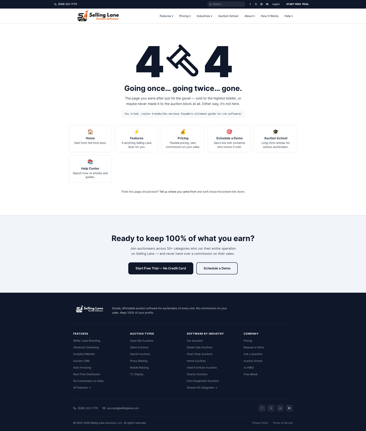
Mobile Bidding (139, 367)
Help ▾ (289, 16)
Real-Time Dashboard (86, 374)
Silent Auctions (139, 347)
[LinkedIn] (261, 4)
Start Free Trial (297, 4)
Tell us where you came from (177, 191)
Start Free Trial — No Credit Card (161, 268)
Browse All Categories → (202, 387)
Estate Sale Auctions (199, 347)
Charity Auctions (197, 374)
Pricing (248, 340)
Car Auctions (195, 340)
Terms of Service (283, 422)
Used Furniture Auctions (202, 367)
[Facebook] (250, 4)
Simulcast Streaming (86, 347)
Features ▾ (166, 16)
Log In (276, 4)
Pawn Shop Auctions (200, 354)
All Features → (82, 387)
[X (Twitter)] (255, 4)
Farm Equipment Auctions (203, 380)
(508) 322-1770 (67, 4)
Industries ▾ (204, 16)
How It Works (270, 16)
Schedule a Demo (217, 268)
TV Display (137, 374)
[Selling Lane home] (99, 16)
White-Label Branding (86, 340)
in (280, 408)
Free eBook (251, 374)
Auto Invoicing (82, 367)
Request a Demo (254, 347)
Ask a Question (253, 354)
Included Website (84, 354)
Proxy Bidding (139, 360)
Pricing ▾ (185, 16)
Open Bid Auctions (141, 340)
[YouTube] (267, 4)
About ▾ (250, 16)
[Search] (210, 4)
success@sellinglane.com (123, 408)
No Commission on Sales (88, 380)
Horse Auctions (196, 360)
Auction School (228, 16)
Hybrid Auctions (140, 354)
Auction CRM (81, 360)
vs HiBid (249, 367)
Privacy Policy (260, 422)
